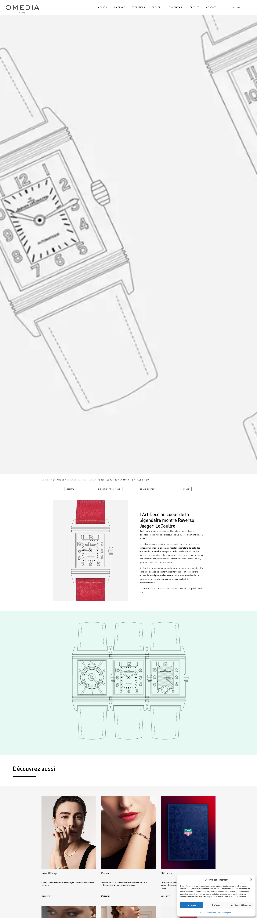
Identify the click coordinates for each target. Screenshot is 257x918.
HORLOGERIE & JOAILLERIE (80, 480)
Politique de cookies (208, 912)
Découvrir (46, 896)
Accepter (191, 905)
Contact (211, 7)
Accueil (102, 7)
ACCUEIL (45, 480)
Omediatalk (176, 7)
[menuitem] (233, 7)
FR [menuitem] (233, 7)
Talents (194, 7)
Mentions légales (224, 912)
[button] (251, 879)
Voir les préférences (241, 905)
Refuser (216, 905)
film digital (154, 575)
